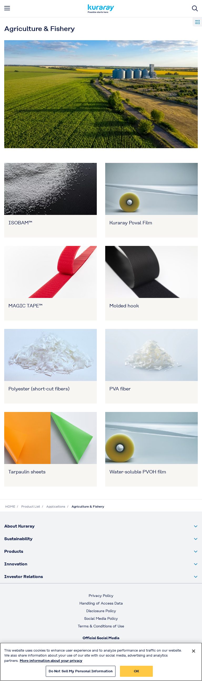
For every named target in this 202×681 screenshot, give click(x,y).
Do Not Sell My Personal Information (81, 671)
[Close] (193, 651)
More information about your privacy (51, 661)
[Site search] (195, 8)
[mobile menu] (7, 8)
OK (136, 671)
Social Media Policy (101, 618)
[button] (101, 526)
